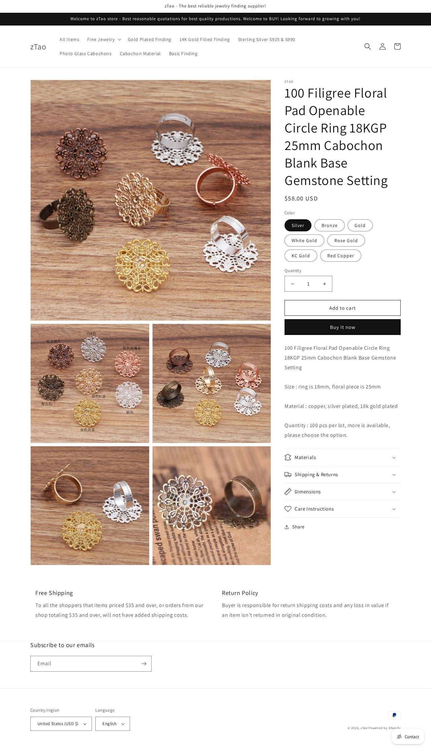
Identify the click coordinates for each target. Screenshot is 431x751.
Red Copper (340, 256)
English (109, 723)
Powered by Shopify (384, 728)
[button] (103, 39)
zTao (364, 728)
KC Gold (301, 256)
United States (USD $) (57, 723)
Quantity (293, 270)
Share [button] (298, 527)
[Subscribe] (143, 664)
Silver (298, 225)
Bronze (330, 225)
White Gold (304, 240)
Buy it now (343, 327)
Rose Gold (346, 240)
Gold (360, 225)
